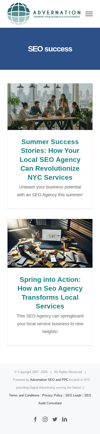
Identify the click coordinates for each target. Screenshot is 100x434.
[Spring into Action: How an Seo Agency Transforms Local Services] (50, 243)
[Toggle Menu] (89, 14)
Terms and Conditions (24, 395)
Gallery (59, 107)
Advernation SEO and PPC (49, 380)
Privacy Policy (52, 395)
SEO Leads (73, 395)
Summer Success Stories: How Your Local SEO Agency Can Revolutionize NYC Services (41, 107)
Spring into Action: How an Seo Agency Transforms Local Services (41, 243)
